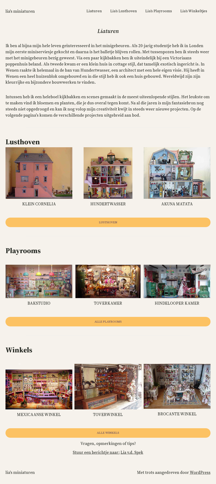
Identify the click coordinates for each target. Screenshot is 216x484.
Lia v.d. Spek (131, 452)
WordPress (200, 472)
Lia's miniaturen (20, 11)
